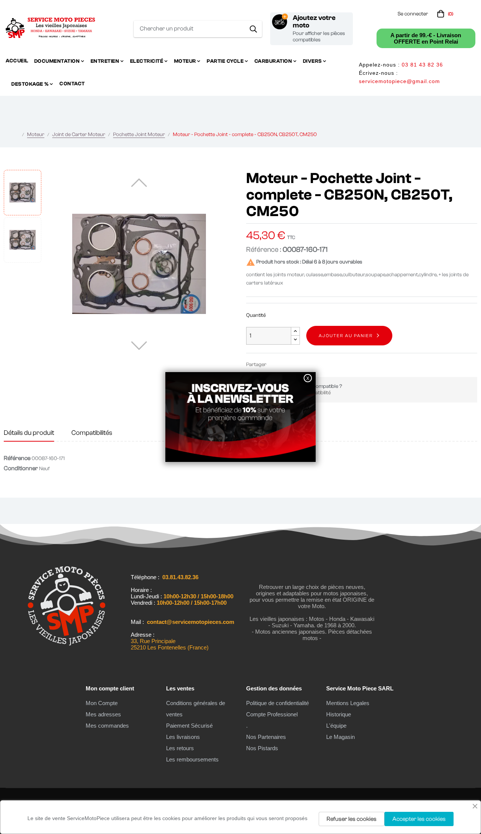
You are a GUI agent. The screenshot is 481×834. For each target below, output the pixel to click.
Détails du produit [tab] (29, 433)
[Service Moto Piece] (66, 651)
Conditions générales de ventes (195, 708)
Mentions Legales (347, 703)
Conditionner (21, 468)
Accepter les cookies (419, 819)
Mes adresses (103, 714)
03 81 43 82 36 (422, 65)
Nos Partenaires (266, 737)
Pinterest (298, 364)
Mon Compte (102, 703)
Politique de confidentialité (277, 703)
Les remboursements (192, 759)
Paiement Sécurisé (189, 725)
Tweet (286, 364)
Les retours (180, 748)
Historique (338, 714)
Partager (275, 364)
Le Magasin (340, 737)
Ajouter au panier (346, 335)
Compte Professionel (272, 714)
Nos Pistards (262, 748)
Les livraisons (183, 737)
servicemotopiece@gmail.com (399, 81)
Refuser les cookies (352, 819)
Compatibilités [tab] (91, 433)
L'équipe (336, 725)
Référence (17, 458)
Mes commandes (107, 725)
